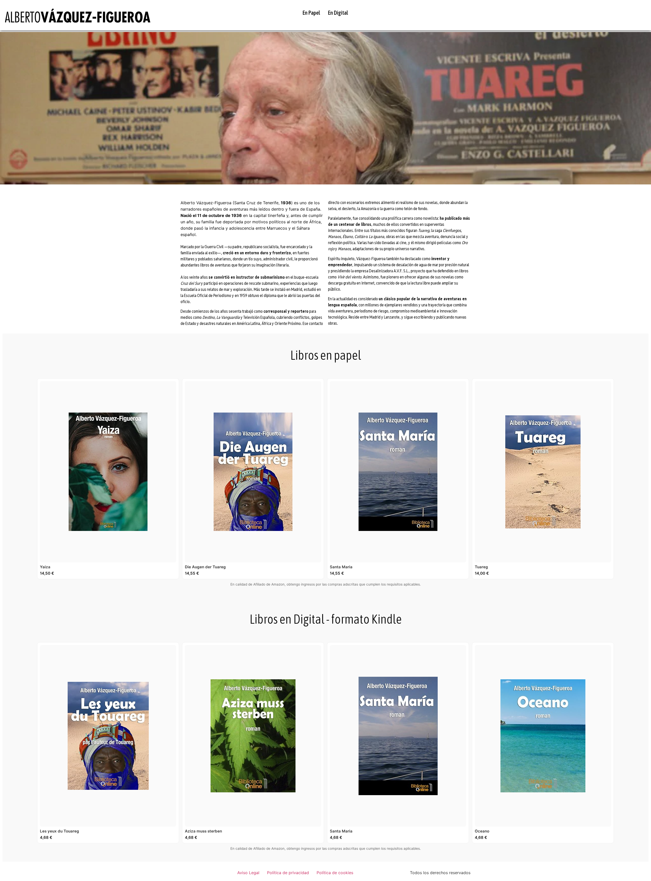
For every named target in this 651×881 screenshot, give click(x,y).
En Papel (311, 12)
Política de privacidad (288, 872)
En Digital (338, 12)
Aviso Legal (248, 872)
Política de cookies (335, 872)
